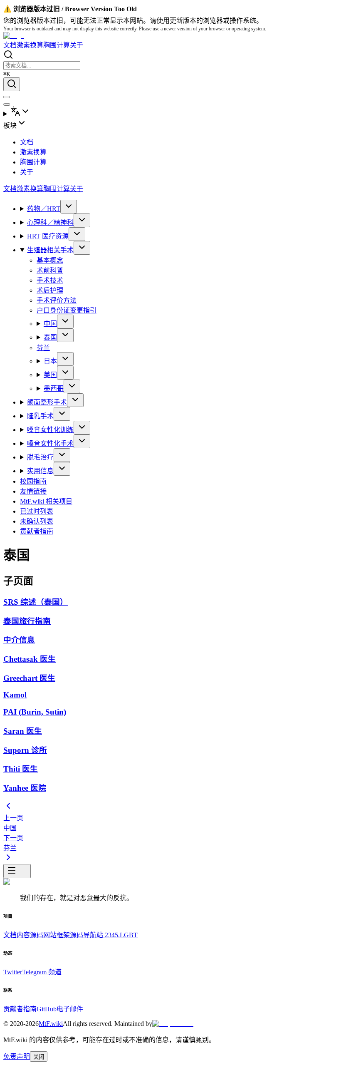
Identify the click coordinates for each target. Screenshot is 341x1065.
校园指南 (33, 481)
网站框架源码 (63, 934)
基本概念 (50, 260)
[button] (170, 124)
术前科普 (50, 270)
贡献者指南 (36, 531)
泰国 (50, 337)
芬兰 (43, 347)
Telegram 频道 (42, 972)
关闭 (38, 1057)
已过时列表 (36, 511)
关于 (76, 45)
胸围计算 (56, 45)
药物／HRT (43, 208)
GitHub (47, 1009)
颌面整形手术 (47, 402)
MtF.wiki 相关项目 (46, 501)
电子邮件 (70, 1009)
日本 (50, 361)
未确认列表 (36, 521)
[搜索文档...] (11, 84)
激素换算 (30, 45)
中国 (50, 323)
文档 (10, 45)
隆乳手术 (40, 416)
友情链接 (33, 491)
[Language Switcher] (170, 112)
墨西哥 (54, 388)
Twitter (12, 972)
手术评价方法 (57, 300)
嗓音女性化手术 (50, 443)
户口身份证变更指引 (66, 310)
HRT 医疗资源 (48, 236)
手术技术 (50, 280)
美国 (50, 374)
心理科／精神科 (50, 222)
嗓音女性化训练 (50, 429)
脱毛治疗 (40, 457)
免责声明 (16, 1056)
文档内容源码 (23, 934)
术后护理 (50, 290)
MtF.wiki (51, 1023)
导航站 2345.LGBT (110, 934)
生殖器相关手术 (50, 249)
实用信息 (40, 470)
